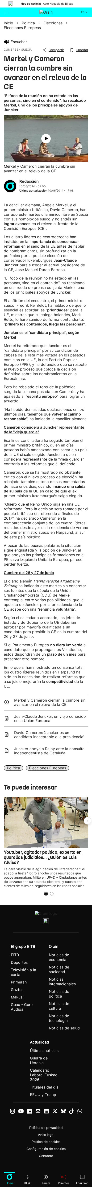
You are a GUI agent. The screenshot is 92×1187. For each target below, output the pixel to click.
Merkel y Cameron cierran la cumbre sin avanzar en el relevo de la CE (49, 702)
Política (13, 768)
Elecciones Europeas (47, 768)
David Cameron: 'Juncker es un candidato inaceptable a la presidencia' (49, 734)
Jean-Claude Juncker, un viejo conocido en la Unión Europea (50, 718)
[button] (87, 820)
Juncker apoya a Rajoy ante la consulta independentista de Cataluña (49, 750)
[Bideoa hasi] (46, 138)
